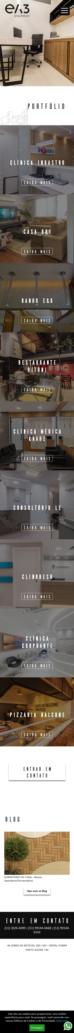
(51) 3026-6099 (15, 928)
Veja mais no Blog (37, 891)
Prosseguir (37, 1027)
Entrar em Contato (37, 772)
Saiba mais (62, 1021)
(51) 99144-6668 (39, 928)
